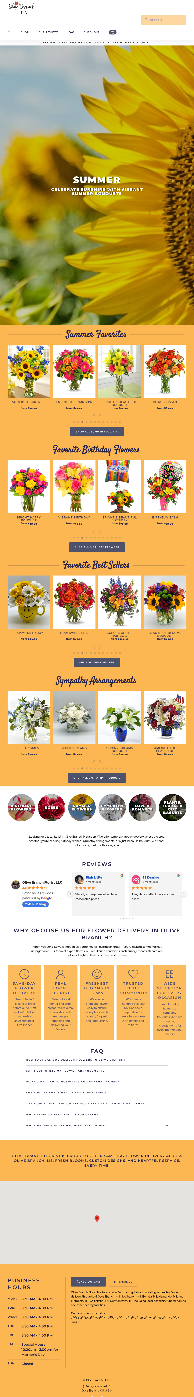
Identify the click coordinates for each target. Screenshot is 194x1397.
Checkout (91, 32)
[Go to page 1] (123, 918)
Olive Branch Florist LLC (42, 882)
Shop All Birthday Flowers (97, 547)
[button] (94, 416)
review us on (34, 904)
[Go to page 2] (127, 918)
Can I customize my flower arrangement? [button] (65, 1070)
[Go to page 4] (132, 918)
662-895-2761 (90, 1281)
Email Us (125, 1281)
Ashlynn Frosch (97, 877)
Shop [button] (25, 32)
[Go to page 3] (130, 918)
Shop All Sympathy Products (97, 777)
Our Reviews (48, 32)
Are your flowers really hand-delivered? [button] (66, 1092)
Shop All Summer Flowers (97, 431)
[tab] (74, 422)
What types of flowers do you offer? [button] (62, 1114)
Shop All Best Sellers (97, 662)
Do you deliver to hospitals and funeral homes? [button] (72, 1081)
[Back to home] (22, 7)
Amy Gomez (151, 877)
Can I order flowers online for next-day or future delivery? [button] (85, 1103)
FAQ (71, 32)
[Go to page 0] (120, 918)
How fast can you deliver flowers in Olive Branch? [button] (76, 1059)
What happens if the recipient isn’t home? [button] (66, 1125)
